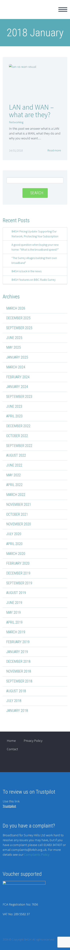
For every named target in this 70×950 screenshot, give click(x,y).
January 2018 (17, 710)
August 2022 (16, 455)
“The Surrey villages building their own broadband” (34, 260)
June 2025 (14, 338)
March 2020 (15, 553)
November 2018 (18, 671)
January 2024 (17, 387)
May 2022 (13, 475)
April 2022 (14, 485)
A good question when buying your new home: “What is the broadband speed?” (35, 247)
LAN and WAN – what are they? (31, 111)
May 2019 (13, 612)
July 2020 (13, 534)
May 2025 (13, 347)
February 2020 (18, 563)
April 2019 (14, 622)
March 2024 (15, 367)
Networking (16, 122)
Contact (12, 749)
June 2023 (14, 406)
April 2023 (14, 416)
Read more (54, 150)
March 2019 (15, 632)
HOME (43, 13)
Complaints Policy (36, 854)
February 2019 (18, 642)
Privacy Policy (33, 740)
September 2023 (19, 396)
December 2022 (18, 426)
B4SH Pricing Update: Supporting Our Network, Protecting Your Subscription (34, 233)
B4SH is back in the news (26, 271)
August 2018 (16, 691)
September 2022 (19, 446)
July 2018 (13, 701)
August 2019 (16, 593)
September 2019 (19, 583)
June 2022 (14, 465)
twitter (49, 762)
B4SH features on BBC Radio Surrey (33, 280)
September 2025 (19, 328)
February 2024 (18, 377)
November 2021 (18, 504)
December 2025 (18, 318)
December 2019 (18, 573)
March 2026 (15, 308)
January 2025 (17, 357)
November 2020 (18, 524)
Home (11, 740)
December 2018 (18, 661)
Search (36, 193)
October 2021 (17, 514)
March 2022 (15, 494)
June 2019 (14, 602)
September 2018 (19, 681)
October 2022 (17, 436)
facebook (60, 762)
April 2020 (14, 544)
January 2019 (17, 652)
